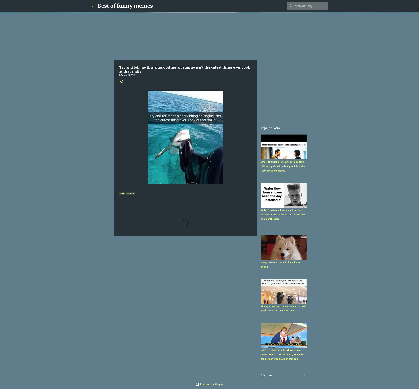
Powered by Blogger (211, 384)
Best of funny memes (125, 6)
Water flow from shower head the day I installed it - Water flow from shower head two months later (283, 214)
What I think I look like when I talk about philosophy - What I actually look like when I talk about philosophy (283, 166)
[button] (121, 82)
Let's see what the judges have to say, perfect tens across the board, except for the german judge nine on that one (283, 354)
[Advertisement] (185, 36)
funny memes (127, 193)
